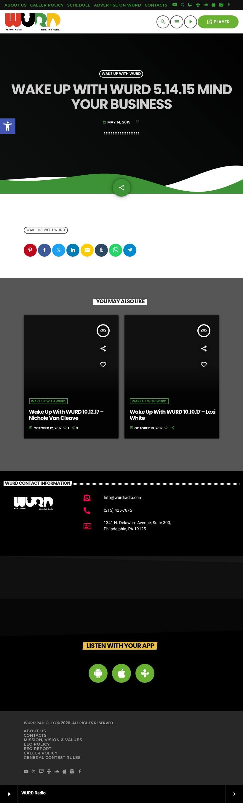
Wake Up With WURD (121, 73)
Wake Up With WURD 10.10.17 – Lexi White (172, 415)
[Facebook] (229, 5)
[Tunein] (198, 5)
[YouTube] (174, 5)
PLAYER (218, 22)
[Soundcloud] (206, 5)
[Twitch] (190, 5)
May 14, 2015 (117, 122)
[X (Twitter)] (182, 5)
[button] (7, 126)
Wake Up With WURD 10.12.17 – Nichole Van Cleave (66, 415)
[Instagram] (221, 5)
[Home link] (32, 22)
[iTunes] (213, 5)
